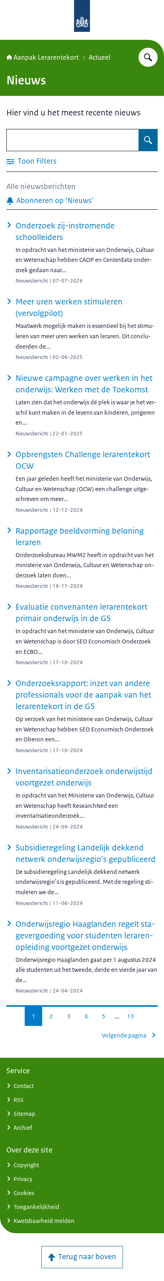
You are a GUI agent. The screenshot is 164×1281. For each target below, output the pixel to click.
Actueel (99, 57)
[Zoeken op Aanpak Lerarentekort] (148, 57)
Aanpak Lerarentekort (46, 57)
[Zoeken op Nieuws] (148, 140)
